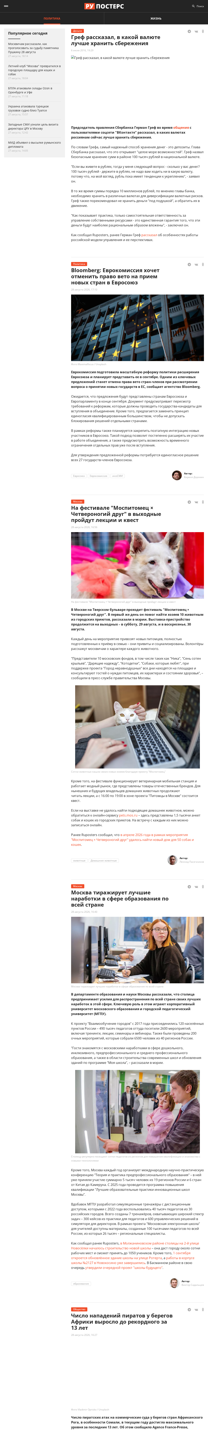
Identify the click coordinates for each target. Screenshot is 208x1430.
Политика (52, 18)
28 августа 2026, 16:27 (84, 1335)
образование (81, 1283)
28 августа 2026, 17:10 (84, 289)
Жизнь (156, 18)
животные (79, 860)
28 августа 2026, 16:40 (84, 912)
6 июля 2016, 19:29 (82, 50)
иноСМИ (117, 476)
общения (181, 127)
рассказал (149, 235)
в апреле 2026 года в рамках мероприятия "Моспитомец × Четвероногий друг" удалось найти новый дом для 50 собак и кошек (132, 840)
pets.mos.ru (128, 815)
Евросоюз (79, 476)
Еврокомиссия (98, 476)
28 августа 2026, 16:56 (84, 527)
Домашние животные (104, 860)
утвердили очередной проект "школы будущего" (123, 1267)
